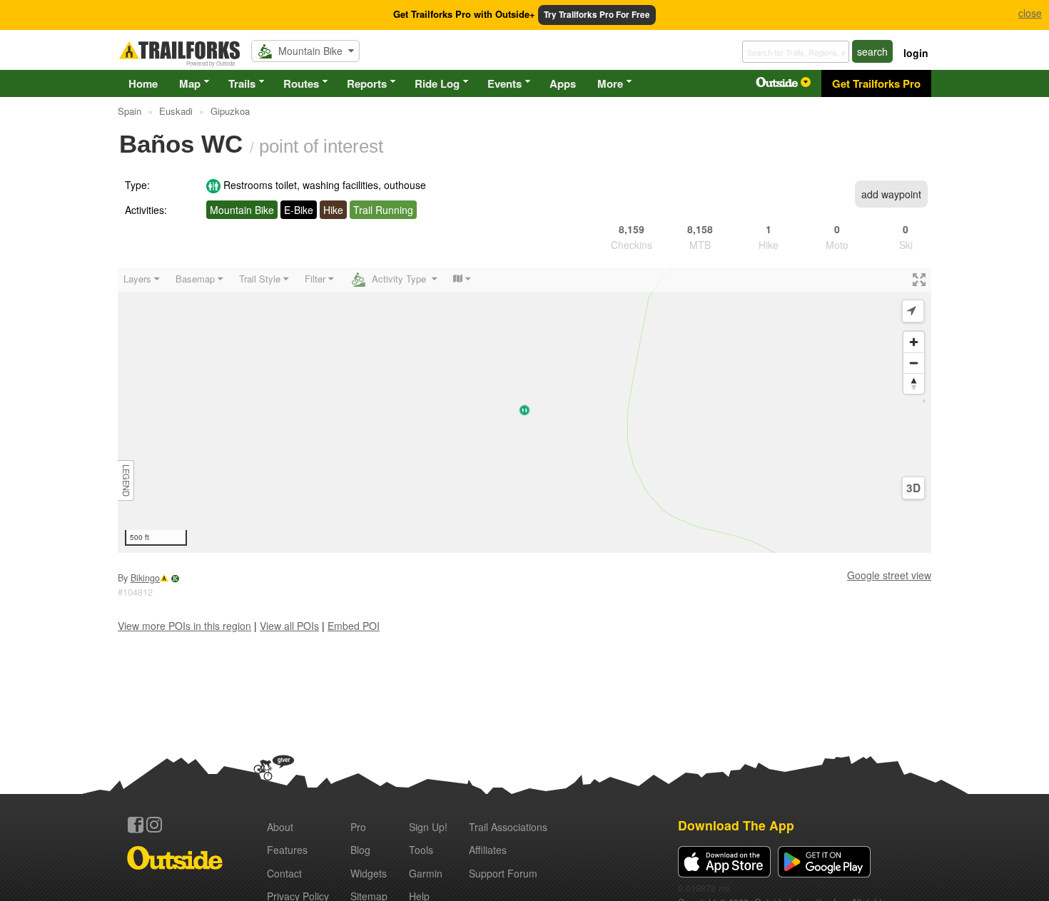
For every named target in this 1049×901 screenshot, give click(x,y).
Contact (284, 873)
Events (504, 83)
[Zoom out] (913, 362)
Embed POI (354, 626)
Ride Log (437, 83)
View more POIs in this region (184, 626)
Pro (358, 827)
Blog (360, 850)
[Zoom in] (913, 342)
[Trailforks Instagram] (154, 824)
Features (287, 850)
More (610, 83)
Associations (508, 827)
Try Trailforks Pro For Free (597, 15)
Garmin (425, 873)
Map (190, 83)
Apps (562, 83)
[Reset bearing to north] (913, 383)
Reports (367, 83)
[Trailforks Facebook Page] (135, 824)
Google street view (889, 575)
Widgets (368, 873)
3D (913, 488)
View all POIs (289, 626)
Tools (421, 850)
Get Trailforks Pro (876, 83)
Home (143, 83)
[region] (524, 410)
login (915, 53)
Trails (241, 83)
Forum (503, 873)
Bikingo (145, 577)
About (280, 827)
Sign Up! (428, 827)
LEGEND (126, 480)
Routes (301, 83)
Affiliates (488, 850)
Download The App (736, 825)
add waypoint (891, 194)
